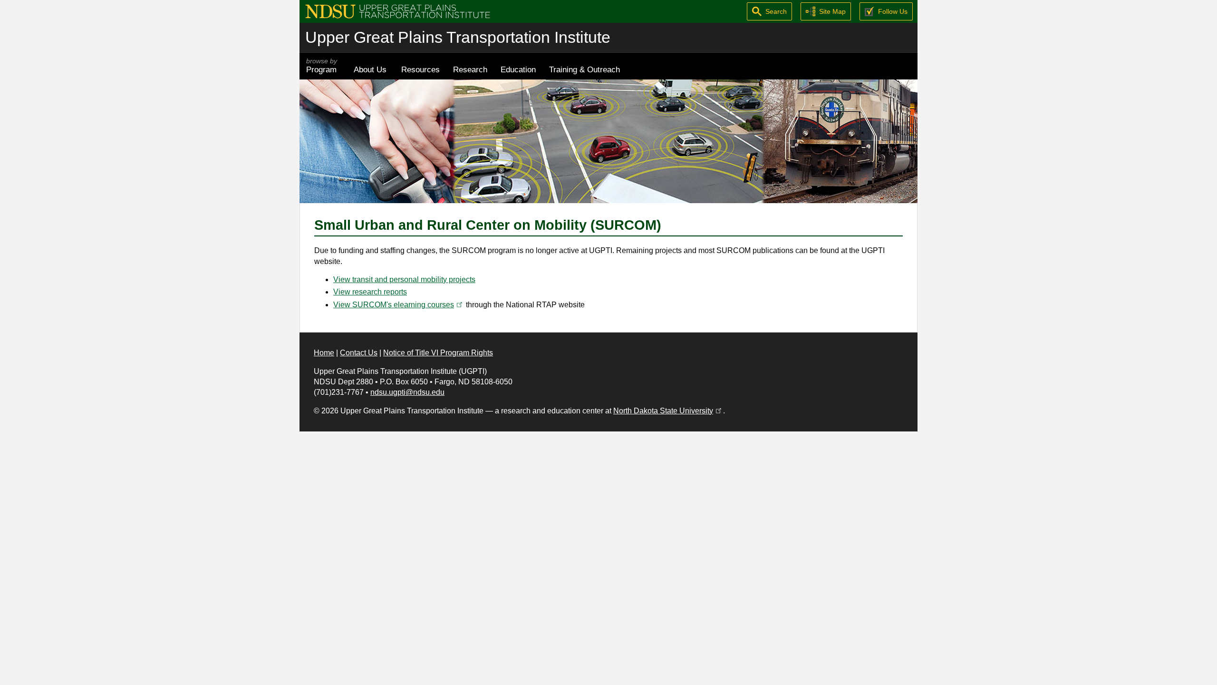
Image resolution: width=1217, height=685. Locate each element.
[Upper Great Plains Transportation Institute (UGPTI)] (397, 11)
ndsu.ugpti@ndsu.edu (407, 392)
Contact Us (358, 353)
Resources (420, 69)
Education (518, 69)
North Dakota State (668, 411)
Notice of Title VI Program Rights (438, 353)
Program (321, 66)
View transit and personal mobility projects (404, 279)
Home (324, 353)
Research (470, 69)
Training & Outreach (584, 69)
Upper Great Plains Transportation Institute (457, 37)
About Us (370, 69)
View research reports (370, 292)
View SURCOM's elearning (398, 305)
